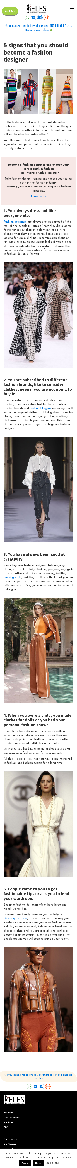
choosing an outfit (15, 918)
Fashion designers (15, 221)
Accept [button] (25, 1163)
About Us (8, 1113)
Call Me (10, 11)
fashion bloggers (40, 408)
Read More (52, 1163)
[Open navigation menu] (72, 8)
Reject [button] (38, 1163)
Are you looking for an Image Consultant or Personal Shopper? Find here (38, 1077)
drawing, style (12, 577)
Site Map (8, 1122)
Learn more (38, 196)
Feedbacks (9, 1149)
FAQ (6, 1127)
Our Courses (10, 1144)
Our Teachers (10, 1139)
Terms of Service (12, 1118)
